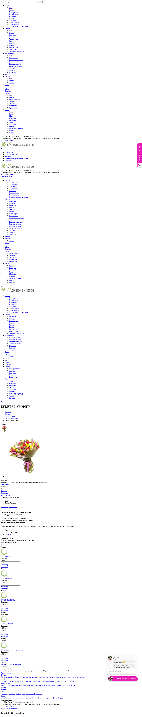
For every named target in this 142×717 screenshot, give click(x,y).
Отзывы (8, 534)
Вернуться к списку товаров (11, 665)
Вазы (7, 85)
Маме (11, 116)
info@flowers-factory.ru (9, 708)
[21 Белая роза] (4, 554)
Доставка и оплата (11, 154)
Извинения (13, 106)
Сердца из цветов (15, 66)
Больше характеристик (9, 507)
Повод (7, 93)
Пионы (11, 45)
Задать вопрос (6, 495)
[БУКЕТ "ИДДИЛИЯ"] (4, 598)
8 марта (7, 74)
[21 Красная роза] (4, 576)
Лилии (11, 41)
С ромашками (14, 22)
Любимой (12, 120)
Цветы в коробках (15, 64)
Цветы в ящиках (15, 62)
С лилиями (13, 16)
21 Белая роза (5, 556)
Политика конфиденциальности (16, 159)
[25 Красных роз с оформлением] (4, 648)
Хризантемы (13, 49)
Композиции (9, 54)
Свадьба (8, 91)
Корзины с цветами (16, 60)
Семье (11, 122)
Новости (8, 156)
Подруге (12, 133)
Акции (7, 76)
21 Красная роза (6, 578)
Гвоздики (12, 35)
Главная (8, 412)
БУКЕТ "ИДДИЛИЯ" (8, 600)
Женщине (12, 118)
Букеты (7, 6)
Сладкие (12, 70)
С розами (12, 20)
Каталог (8, 414)
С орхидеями (13, 18)
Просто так (13, 108)
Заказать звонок (6, 177)
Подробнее (5, 485)
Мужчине (12, 124)
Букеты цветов (10, 416)
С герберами (13, 14)
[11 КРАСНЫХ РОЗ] (4, 622)
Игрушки (8, 87)
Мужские (12, 68)
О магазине (9, 152)
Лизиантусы (13, 39)
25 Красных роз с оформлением (12, 650)
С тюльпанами (14, 24)
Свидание (12, 104)
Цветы (7, 29)
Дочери (11, 131)
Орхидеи (12, 43)
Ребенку (12, 126)
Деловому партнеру (16, 128)
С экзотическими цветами (18, 26)
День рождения (14, 99)
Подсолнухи (13, 47)
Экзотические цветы (16, 51)
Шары (7, 89)
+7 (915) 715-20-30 (7, 141)
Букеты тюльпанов (11, 418)
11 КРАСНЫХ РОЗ (7, 624)
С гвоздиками (14, 12)
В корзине (4, 493)
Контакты (8, 161)
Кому (7, 110)
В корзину (4, 491)
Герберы (12, 37)
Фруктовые (13, 72)
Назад (11, 8)
